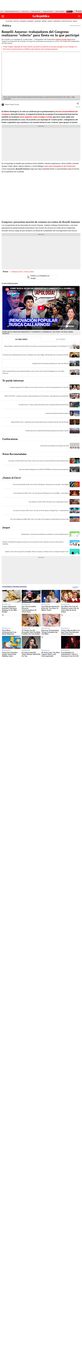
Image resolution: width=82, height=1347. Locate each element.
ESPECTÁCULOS (67, 21)
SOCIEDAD (37, 21)
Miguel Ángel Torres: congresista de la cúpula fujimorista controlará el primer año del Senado (40, 422)
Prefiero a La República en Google (40, 277)
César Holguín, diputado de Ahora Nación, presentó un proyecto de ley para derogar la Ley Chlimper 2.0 (40, 47)
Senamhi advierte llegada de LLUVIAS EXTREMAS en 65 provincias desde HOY (44, 469)
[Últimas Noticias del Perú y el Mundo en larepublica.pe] (41, 16)
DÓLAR (75, 21)
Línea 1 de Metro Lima (61, 11)
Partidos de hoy (35, 11)
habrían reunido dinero (64, 39)
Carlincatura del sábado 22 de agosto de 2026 (54, 446)
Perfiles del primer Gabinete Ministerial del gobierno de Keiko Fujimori (47, 430)
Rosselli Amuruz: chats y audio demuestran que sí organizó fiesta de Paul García (44, 404)
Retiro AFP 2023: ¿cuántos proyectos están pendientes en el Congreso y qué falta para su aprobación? (37, 396)
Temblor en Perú (48, 11)
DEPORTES (57, 21)
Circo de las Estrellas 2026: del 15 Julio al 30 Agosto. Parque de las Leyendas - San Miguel (41, 484)
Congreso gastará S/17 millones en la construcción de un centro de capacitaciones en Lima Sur (39, 387)
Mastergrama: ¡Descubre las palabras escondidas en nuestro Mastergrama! (45, 534)
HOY (2, 11)
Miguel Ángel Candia (12, 104)
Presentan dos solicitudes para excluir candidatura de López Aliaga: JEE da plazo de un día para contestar (36, 355)
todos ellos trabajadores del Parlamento (59, 166)
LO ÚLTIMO (9, 21)
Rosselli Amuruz (29, 271)
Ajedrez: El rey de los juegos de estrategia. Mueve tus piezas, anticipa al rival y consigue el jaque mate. (37, 551)
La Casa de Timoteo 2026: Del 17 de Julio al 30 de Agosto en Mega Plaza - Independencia (41, 510)
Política (6, 25)
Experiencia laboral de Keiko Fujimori (57, 413)
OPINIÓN (23, 21)
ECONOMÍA (29, 21)
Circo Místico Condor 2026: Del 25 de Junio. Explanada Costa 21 (49, 502)
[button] (3, 16)
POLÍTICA (16, 21)
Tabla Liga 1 (25, 11)
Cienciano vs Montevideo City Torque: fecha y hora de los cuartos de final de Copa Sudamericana (38, 461)
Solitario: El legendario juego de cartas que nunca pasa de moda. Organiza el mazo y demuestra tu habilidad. (33, 543)
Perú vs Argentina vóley (12, 11)
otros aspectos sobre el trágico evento (36, 117)
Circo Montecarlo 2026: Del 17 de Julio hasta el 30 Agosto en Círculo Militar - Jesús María (41, 493)
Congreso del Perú (16, 271)
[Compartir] (78, 103)
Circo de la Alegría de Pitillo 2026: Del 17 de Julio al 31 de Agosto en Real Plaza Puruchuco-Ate (39, 519)
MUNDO (44, 21)
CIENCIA (50, 21)
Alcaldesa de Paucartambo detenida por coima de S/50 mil (50, 363)
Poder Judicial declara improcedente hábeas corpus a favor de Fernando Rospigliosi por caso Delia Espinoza (33, 372)
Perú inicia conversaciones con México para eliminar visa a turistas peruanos (30, 49)
